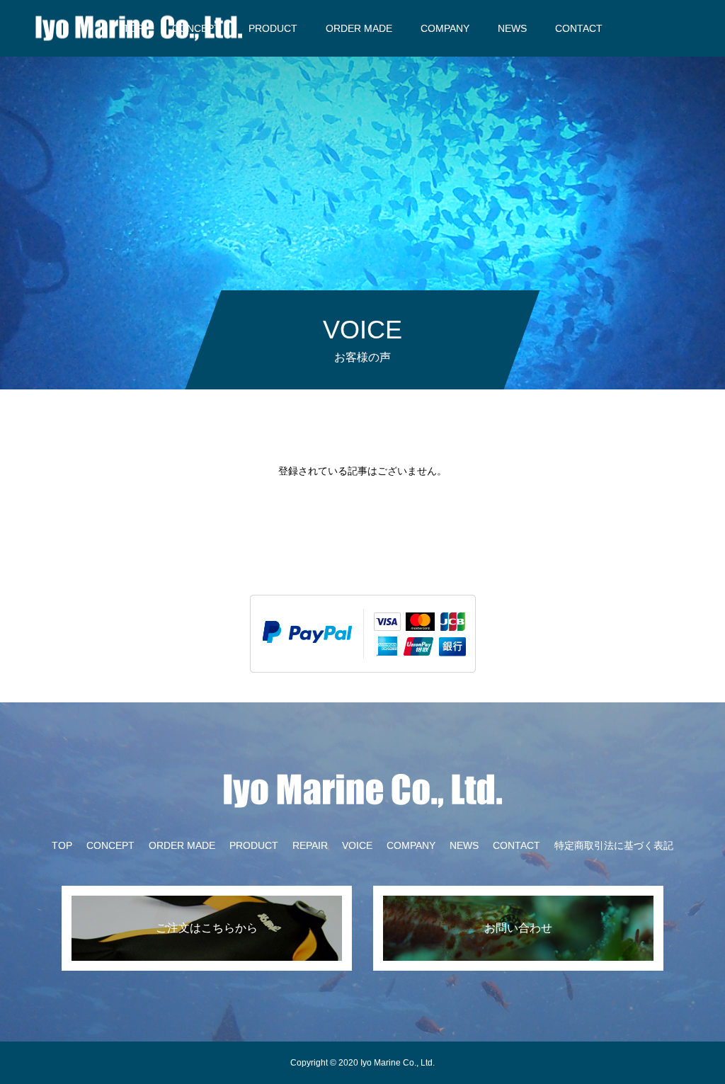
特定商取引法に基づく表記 (613, 845)
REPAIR (310, 845)
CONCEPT (110, 845)
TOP (62, 845)
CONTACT (579, 28)
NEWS (512, 28)
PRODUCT (273, 28)
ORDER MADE (359, 28)
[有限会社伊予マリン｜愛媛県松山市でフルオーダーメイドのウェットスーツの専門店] (138, 28)
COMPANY (445, 28)
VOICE (357, 845)
